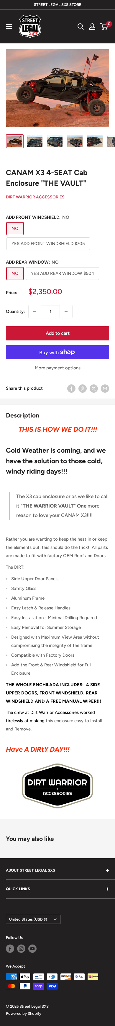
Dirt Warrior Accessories (35, 197)
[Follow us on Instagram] (21, 949)
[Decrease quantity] (35, 311)
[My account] (92, 26)
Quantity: (15, 311)
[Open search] (81, 26)
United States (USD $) (28, 919)
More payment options (57, 368)
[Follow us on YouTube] (32, 949)
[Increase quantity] (66, 311)
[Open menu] (9, 26)
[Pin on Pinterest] (82, 388)
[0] (104, 26)
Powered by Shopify (23, 1013)
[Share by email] (105, 388)
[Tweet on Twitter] (94, 388)
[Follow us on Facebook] (10, 949)
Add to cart (58, 333)
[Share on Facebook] (71, 388)
